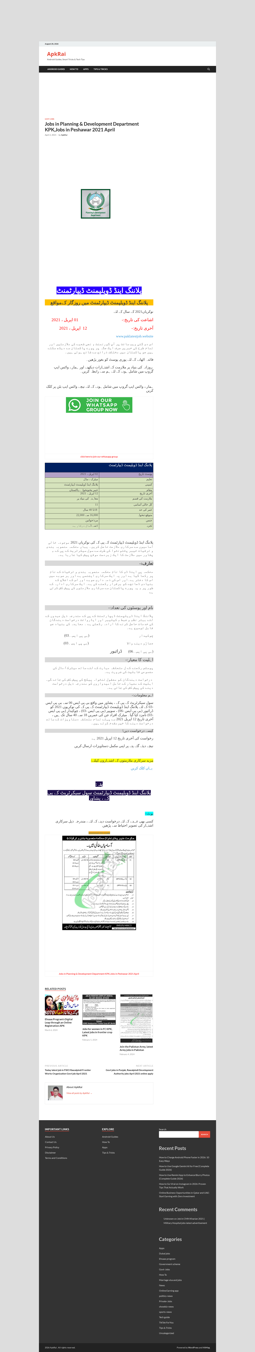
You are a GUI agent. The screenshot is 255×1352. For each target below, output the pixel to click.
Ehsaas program (167, 1258)
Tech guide (164, 1317)
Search (162, 1129)
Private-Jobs (165, 1301)
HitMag (206, 1347)
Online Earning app (169, 1290)
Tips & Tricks (101, 69)
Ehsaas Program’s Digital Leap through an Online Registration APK (59, 1022)
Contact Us (51, 1142)
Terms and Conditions (56, 1157)
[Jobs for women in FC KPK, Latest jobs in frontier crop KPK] (99, 1010)
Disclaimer (50, 1152)
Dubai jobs (164, 1253)
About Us (50, 1136)
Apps (86, 69)
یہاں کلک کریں (141, 768)
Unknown (169, 1218)
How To (74, 69)
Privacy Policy (52, 1147)
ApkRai (56, 54)
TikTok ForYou (166, 1322)
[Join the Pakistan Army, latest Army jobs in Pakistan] (136, 1019)
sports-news (165, 1311)
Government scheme (169, 1264)
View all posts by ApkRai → (79, 1093)
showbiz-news (166, 1306)
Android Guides (56, 69)
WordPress (193, 1347)
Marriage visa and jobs (170, 1280)
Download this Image (99, 832)
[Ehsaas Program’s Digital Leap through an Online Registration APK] (62, 1005)
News (162, 1285)
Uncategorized (166, 1333)
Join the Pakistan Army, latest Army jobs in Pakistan (136, 1048)
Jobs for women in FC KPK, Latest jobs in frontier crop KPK (97, 1032)
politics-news (166, 1295)
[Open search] (208, 69)
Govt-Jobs (49, 119)
